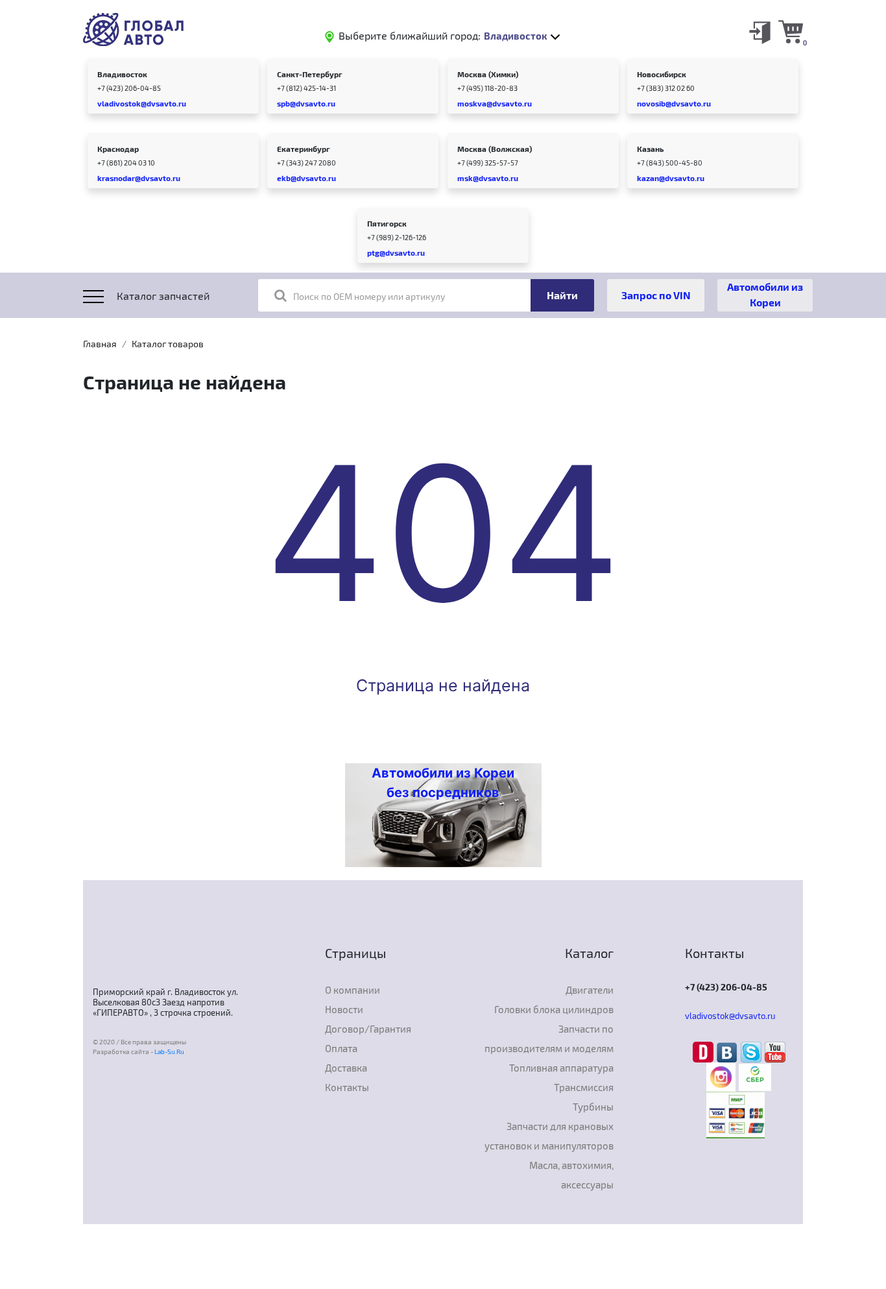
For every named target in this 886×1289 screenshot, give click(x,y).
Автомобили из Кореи (765, 294)
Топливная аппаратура (561, 1068)
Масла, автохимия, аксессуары (571, 1174)
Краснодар (118, 148)
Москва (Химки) (487, 74)
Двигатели (590, 990)
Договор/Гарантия (368, 1029)
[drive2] (705, 1050)
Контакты (347, 1087)
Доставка (346, 1068)
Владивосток (122, 74)
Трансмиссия (584, 1087)
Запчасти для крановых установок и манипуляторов (549, 1135)
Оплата (341, 1048)
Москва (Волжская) (494, 148)
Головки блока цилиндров (554, 1009)
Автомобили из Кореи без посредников (443, 782)
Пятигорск (387, 223)
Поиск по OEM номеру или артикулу (369, 296)
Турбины (593, 1106)
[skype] (753, 1050)
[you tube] (775, 1050)
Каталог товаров (168, 343)
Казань (650, 148)
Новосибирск (661, 74)
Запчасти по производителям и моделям (549, 1038)
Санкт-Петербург (309, 74)
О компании (352, 990)
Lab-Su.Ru (169, 1051)
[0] (790, 31)
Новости (344, 1009)
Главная (100, 343)
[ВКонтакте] (729, 1050)
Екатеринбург (303, 148)
